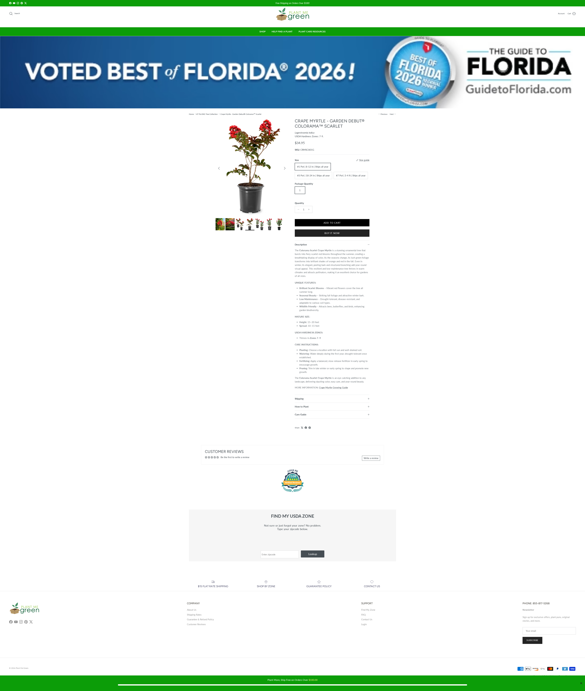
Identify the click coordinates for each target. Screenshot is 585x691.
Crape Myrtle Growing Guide (333, 387)
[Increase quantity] (309, 209)
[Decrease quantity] (297, 209)
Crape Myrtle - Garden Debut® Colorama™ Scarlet (240, 114)
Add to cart (332, 222)
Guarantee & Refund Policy (200, 619)
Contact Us (366, 619)
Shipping (299, 398)
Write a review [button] (371, 458)
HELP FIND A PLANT (282, 31)
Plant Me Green (22, 668)
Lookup (312, 554)
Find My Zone (368, 609)
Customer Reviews (196, 624)
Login (364, 624)
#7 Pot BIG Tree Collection (207, 114)
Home (191, 114)
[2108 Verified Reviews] (292, 492)
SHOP (262, 31)
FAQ (363, 614)
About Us (191, 609)
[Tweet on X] (302, 428)
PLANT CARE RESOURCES (312, 31)
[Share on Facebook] (306, 428)
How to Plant (302, 406)
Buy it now (332, 233)
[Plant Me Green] (292, 15)
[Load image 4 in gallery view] (252, 166)
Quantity (299, 203)
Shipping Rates (194, 614)
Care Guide (300, 414)
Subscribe (532, 640)
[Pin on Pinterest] (309, 428)
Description (301, 244)
